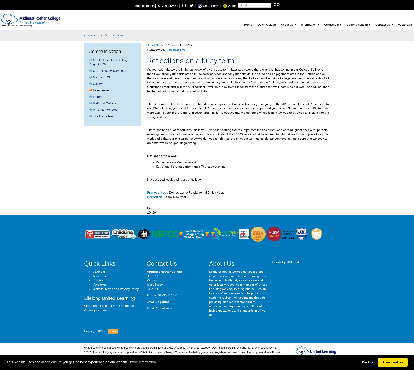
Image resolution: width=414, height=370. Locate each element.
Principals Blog (176, 49)
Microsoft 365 (101, 77)
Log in (113, 331)
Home (248, 24)
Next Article (155, 196)
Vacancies (405, 24)
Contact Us (382, 24)
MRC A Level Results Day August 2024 (108, 62)
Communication (357, 24)
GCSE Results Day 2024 (109, 70)
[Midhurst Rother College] (30, 20)
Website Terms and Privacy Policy (116, 289)
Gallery (97, 83)
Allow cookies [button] (392, 362)
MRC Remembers (105, 109)
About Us (287, 24)
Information (309, 24)
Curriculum (331, 24)
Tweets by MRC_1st (285, 262)
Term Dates (100, 276)
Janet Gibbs (155, 45)
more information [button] (143, 362)
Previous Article (157, 192)
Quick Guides (266, 24)
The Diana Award (104, 116)
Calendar (99, 271)
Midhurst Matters (104, 103)
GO (277, 4)
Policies (98, 280)
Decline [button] (367, 362)
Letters (97, 96)
